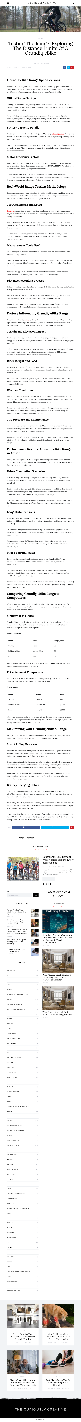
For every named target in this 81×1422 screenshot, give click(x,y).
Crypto (9, 1019)
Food (9, 1101)
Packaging (10, 1227)
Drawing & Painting (14, 1057)
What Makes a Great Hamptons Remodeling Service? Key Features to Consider (56, 977)
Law (8, 1184)
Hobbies (10, 1135)
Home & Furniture (13, 1140)
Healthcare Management (16, 1130)
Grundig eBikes (58, 134)
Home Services (12, 1155)
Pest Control (11, 1237)
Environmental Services (15, 1082)
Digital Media (11, 1043)
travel (9, 1276)
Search (8, 891)
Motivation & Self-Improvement (18, 1208)
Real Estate (11, 1252)
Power (9, 1247)
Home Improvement (14, 1145)
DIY (8, 1053)
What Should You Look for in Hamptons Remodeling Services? (57, 1013)
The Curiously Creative (40, 3)
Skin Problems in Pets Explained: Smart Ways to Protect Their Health (16, 922)
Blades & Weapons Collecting (17, 994)
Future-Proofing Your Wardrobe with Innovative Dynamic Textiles (16, 912)
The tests (10, 211)
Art (8, 980)
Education (10, 1067)
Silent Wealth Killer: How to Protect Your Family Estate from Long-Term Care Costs (17, 932)
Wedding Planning (13, 1291)
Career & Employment (15, 1004)
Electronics (11, 1072)
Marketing (10, 1203)
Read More (48, 879)
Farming (10, 1087)
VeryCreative (18, 1342)
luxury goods (12, 1198)
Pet (8, 1242)
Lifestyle (10, 1189)
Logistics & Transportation (16, 1193)
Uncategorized (12, 1281)
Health (9, 1121)
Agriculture (11, 970)
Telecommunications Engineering (19, 1271)
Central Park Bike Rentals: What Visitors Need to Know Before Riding (57, 859)
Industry (10, 1159)
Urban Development (14, 1286)
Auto (8, 985)
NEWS (9, 1213)
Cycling (40, 38)
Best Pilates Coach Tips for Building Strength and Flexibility (16, 941)
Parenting (10, 1232)
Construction (12, 1014)
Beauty (9, 989)
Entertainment (12, 1077)
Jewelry (10, 1179)
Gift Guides (11, 1116)
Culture (10, 1023)
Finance (10, 1096)
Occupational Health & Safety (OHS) (20, 1218)
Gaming (9, 1111)
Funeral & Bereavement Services (18, 1106)
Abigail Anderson (14, 67)
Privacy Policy (40, 1419)
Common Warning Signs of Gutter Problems (16, 950)
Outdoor (10, 1223)
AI (7, 975)
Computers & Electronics (16, 1009)
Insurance (10, 1164)
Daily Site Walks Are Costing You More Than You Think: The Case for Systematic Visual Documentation (57, 939)
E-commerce (11, 1062)
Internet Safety (12, 1174)
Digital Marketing (13, 1038)
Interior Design (12, 1169)
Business (10, 999)
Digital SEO (11, 1048)
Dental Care (11, 1033)
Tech (8, 1266)
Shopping (10, 1257)
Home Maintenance (13, 1150)
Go (36, 895)
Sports (9, 1261)
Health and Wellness (14, 1125)
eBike (26, 320)
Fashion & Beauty (13, 1091)
